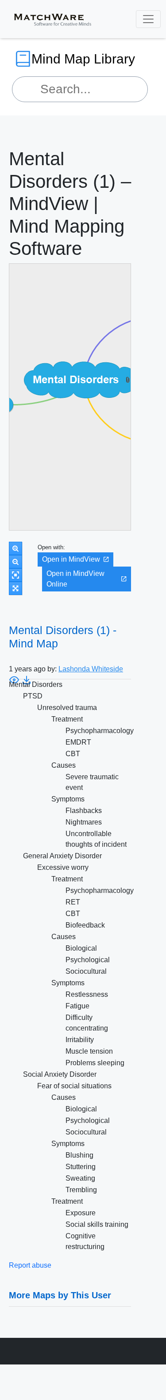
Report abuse (30, 1265)
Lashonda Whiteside (90, 669)
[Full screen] (15, 588)
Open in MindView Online (75, 579)
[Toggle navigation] (148, 19)
